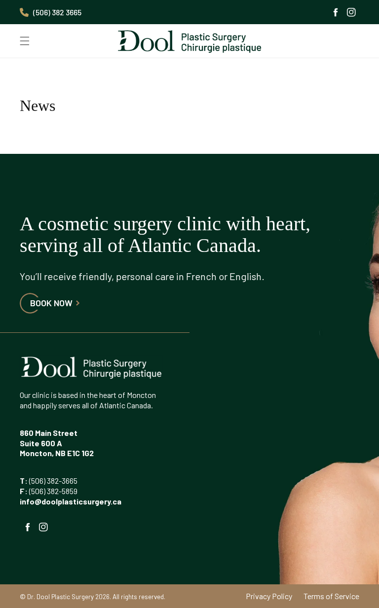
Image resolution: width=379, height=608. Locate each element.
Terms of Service (331, 596)
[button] (25, 41)
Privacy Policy (269, 596)
